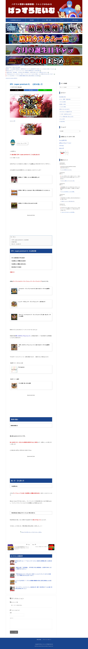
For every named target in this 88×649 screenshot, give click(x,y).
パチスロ (62, 101)
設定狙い (62, 104)
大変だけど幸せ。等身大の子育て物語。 (13, 67)
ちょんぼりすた (63, 140)
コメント (11, 618)
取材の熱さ (14, 242)
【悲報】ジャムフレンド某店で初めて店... (68, 201)
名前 (11, 612)
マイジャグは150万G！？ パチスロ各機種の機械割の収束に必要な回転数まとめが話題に (23, 75)
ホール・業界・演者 (64, 99)
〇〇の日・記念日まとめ (65, 114)
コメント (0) (12, 121)
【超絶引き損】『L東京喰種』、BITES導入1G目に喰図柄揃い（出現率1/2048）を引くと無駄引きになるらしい (27, 72)
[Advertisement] (31, 225)
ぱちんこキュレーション (65, 143)
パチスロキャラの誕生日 (65, 111)
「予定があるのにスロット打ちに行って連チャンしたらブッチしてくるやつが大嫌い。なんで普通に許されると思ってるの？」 (30, 74)
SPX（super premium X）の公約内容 (19, 240)
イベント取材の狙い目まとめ (66, 116)
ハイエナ (62, 106)
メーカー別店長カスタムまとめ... (66, 169)
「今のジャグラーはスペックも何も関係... (68, 212)
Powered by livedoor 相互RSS (11, 78)
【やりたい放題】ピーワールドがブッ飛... (68, 180)
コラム (62, 119)
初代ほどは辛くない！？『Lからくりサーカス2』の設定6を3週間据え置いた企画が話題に (23, 70)
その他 (20, 87)
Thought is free (50, 646)
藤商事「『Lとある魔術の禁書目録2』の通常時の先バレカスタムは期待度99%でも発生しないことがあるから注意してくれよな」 (30, 68)
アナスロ (61, 145)
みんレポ (61, 148)
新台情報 (62, 97)
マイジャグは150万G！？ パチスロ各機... (67, 191)
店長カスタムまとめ (64, 109)
